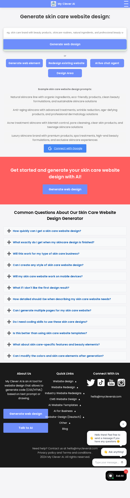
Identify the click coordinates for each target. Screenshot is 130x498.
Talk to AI (26, 428)
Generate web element (24, 63)
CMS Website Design (63, 399)
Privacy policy (47, 453)
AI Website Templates (63, 405)
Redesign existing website (66, 63)
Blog (65, 429)
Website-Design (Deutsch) (63, 417)
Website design (63, 381)
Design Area (65, 73)
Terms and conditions (76, 453)
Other (63, 423)
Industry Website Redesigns (63, 393)
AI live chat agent (107, 63)
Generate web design (65, 44)
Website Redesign (63, 387)
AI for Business (63, 411)
